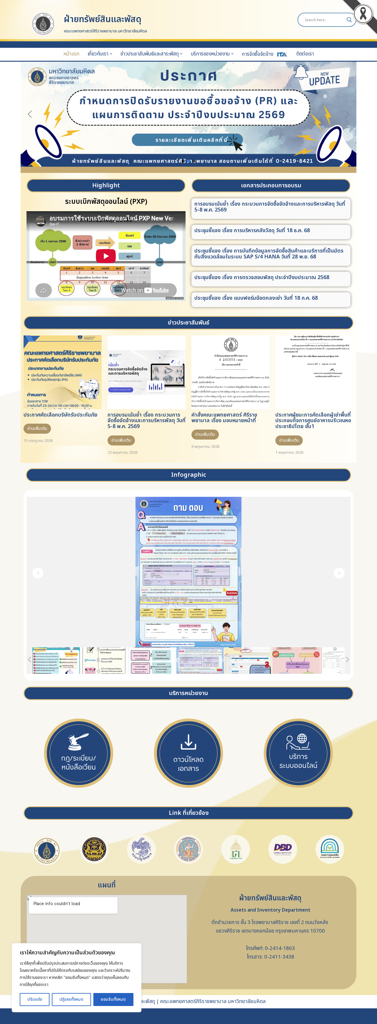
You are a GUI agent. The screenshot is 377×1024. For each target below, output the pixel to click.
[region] (76, 977)
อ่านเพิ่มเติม (37, 428)
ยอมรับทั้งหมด (113, 999)
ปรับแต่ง (34, 999)
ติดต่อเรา (305, 54)
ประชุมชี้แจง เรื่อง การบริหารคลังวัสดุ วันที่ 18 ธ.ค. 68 (252, 231)
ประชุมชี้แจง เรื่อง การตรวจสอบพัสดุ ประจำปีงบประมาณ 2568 (261, 277)
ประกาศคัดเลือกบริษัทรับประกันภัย (60, 415)
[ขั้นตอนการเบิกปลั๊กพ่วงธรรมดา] (296, 660)
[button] (111, 54)
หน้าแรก (71, 54)
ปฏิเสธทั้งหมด (71, 999)
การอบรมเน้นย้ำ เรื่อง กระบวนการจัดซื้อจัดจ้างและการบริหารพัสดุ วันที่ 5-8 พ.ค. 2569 (269, 207)
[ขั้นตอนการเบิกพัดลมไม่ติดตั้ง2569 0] (152, 660)
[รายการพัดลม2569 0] (56, 661)
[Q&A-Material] (200, 660)
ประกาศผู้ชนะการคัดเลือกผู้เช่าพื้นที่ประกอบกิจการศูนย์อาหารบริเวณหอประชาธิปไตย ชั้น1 (313, 421)
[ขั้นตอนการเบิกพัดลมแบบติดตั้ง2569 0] (104, 660)
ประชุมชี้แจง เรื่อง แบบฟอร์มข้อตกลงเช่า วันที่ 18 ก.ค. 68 (256, 298)
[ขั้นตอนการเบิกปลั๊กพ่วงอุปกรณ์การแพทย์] (344, 660)
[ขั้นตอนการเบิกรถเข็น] (248, 660)
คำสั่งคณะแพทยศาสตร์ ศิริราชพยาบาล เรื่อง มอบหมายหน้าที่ (224, 418)
